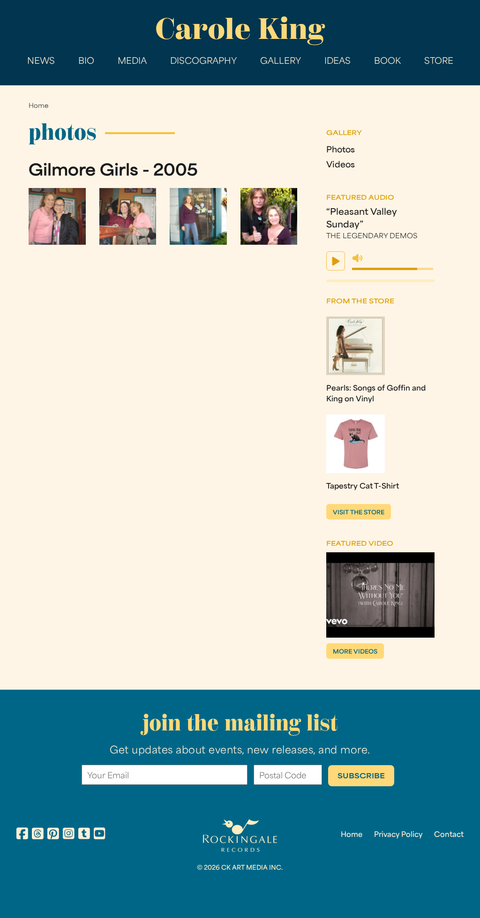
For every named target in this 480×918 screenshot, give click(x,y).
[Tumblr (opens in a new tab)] (84, 835)
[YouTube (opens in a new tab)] (99, 835)
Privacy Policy (398, 835)
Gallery (280, 62)
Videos (340, 165)
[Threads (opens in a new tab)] (38, 835)
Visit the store (358, 513)
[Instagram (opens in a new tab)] (69, 835)
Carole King (240, 28)
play (335, 261)
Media (132, 62)
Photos (340, 150)
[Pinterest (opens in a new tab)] (53, 835)
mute (357, 258)
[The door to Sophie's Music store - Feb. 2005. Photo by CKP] (198, 243)
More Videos (355, 652)
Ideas (337, 62)
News (41, 62)
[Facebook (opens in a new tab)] (22, 835)
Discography (203, 62)
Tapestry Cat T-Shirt (362, 486)
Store (438, 62)
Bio (86, 62)
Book (387, 62)
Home (38, 106)
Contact (449, 835)
